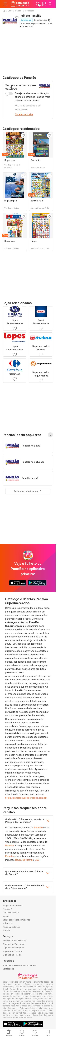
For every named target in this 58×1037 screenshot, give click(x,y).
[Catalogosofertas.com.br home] (20, 4)
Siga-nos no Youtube (12, 951)
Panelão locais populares (22, 435)
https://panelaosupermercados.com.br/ (26, 797)
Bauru (18, 859)
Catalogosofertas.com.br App (16, 920)
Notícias (6, 930)
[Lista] (44, 4)
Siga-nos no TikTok (12, 955)
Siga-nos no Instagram (13, 947)
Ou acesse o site (24, 114)
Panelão (19, 11)
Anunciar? (7, 909)
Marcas (6, 916)
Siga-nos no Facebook (13, 944)
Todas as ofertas (11, 912)
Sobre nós (7, 923)
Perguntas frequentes (13, 905)
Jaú (37, 859)
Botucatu (28, 859)
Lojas (10, 11)
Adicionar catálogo (11, 927)
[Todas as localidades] (50, 434)
